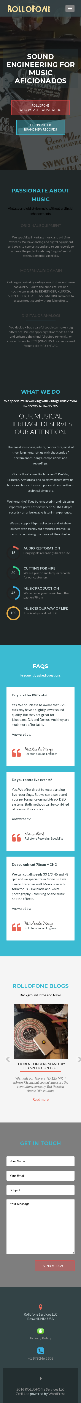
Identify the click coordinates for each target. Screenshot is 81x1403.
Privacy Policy (40, 1338)
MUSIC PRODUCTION (41, 588)
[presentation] (13, 553)
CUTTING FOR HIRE (39, 568)
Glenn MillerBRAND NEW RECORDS (40, 127)
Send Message (55, 1266)
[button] (5, 1056)
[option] (40, 1053)
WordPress (56, 1393)
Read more (41, 1099)
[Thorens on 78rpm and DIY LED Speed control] (40, 1031)
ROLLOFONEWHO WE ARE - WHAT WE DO (40, 108)
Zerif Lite (23, 1393)
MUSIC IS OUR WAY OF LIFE (46, 608)
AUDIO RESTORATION (42, 548)
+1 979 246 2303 (40, 1358)
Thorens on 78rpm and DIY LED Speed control (40, 1066)
